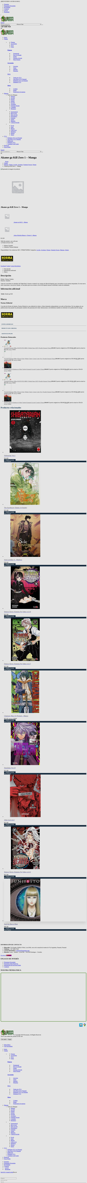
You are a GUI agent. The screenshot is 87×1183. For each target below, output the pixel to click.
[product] (45, 900)
